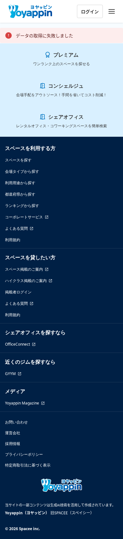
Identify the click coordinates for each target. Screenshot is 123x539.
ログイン (90, 11)
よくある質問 (16, 228)
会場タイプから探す (22, 171)
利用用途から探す (20, 182)
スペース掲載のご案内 (24, 269)
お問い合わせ (16, 422)
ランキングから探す (22, 205)
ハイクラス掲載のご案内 (26, 280)
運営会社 (12, 433)
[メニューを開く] (111, 11)
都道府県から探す (20, 194)
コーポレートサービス (24, 217)
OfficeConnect (17, 344)
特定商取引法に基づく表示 (27, 465)
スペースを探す (18, 160)
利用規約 (12, 239)
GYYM (10, 373)
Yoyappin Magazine (22, 403)
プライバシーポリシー (24, 454)
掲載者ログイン (18, 292)
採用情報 (12, 443)
